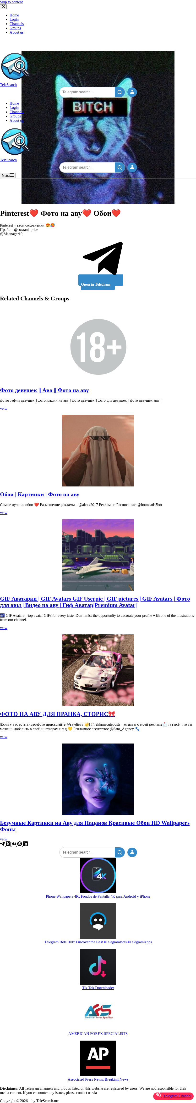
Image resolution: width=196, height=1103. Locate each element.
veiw (3, 408)
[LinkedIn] (25, 845)
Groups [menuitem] (15, 28)
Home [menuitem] (14, 15)
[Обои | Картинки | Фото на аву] (98, 450)
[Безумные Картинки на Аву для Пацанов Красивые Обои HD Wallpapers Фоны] (98, 779)
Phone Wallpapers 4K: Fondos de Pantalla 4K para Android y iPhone (98, 896)
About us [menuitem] (16, 32)
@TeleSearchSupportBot (116, 1093)
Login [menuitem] (14, 19)
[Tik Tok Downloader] (98, 967)
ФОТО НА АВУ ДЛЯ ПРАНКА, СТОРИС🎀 (57, 714)
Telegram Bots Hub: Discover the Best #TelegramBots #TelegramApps (98, 942)
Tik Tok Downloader (98, 988)
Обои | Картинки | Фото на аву (39, 494)
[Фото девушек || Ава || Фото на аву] (98, 346)
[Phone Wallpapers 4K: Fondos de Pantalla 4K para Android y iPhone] (98, 876)
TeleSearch (8, 85)
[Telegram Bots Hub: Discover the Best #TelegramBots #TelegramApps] (98, 921)
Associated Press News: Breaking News (98, 1079)
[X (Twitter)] (8, 845)
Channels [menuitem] (17, 24)
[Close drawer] (3, 6)
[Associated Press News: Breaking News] (98, 1059)
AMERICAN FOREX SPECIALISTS (98, 1034)
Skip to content (11, 2)
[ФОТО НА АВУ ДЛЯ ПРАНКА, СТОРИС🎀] (98, 670)
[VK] (14, 845)
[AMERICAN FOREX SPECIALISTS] (98, 1013)
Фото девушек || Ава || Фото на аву (44, 390)
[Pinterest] (20, 845)
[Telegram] (3, 845)
